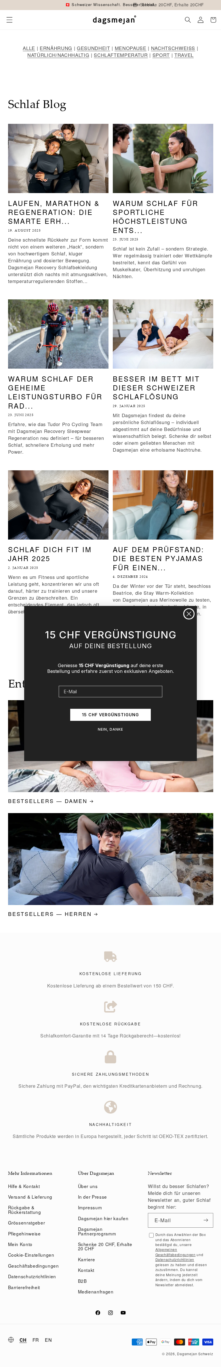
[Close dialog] (189, 614)
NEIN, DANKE (110, 729)
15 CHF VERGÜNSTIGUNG (110, 714)
